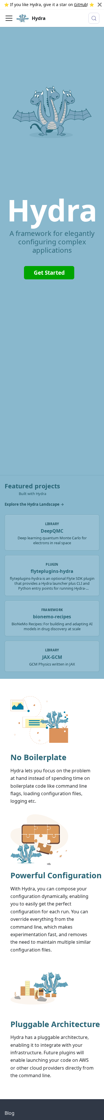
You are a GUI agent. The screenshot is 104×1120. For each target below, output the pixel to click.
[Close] (99, 4)
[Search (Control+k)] (93, 18)
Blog (9, 1113)
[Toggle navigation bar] (9, 18)
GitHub (80, 4)
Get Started (49, 272)
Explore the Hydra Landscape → (34, 504)
